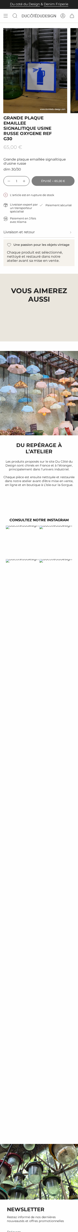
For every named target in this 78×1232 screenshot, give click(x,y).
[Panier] (71, 16)
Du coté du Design (25, 4)
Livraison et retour (19, 232)
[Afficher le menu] (5, 16)
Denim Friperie (56, 4)
